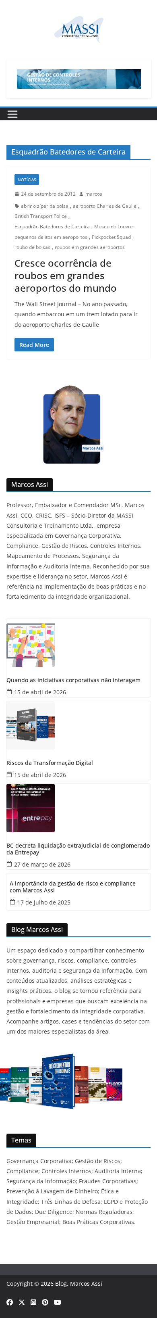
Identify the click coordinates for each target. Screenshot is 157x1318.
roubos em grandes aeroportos (90, 247)
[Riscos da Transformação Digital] (78, 725)
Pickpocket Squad (111, 237)
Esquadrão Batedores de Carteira (52, 226)
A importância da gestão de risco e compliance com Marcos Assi (73, 887)
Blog (61, 1283)
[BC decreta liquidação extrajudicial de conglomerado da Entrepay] (78, 808)
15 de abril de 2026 (40, 692)
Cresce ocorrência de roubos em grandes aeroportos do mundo (65, 275)
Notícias (27, 179)
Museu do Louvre (113, 226)
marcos (93, 193)
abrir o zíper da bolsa (44, 206)
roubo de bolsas (32, 247)
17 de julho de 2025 (43, 902)
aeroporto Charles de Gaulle (104, 206)
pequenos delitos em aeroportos (50, 237)
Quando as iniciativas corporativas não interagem (73, 680)
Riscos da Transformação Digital (49, 763)
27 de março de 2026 (42, 864)
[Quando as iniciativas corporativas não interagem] (78, 642)
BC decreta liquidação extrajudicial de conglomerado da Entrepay (78, 849)
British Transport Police (40, 216)
